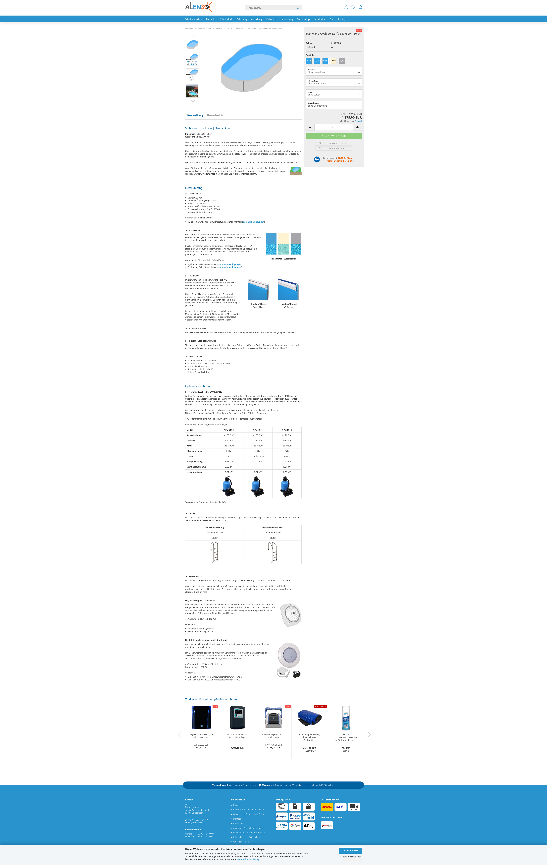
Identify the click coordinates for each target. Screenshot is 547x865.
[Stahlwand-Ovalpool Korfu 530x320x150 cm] (251, 67)
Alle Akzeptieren (350, 850)
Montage (237, 818)
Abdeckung (256, 19)
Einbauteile (271, 19)
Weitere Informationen (350, 856)
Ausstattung (287, 19)
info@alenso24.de (196, 822)
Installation (320, 19)
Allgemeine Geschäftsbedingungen (248, 828)
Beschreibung (195, 115)
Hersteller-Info (215, 115)
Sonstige (342, 19)
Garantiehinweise (241, 841)
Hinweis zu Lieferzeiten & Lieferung (249, 814)
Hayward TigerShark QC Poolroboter (273, 736)
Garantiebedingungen (253, 221)
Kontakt (236, 805)
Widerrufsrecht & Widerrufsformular (249, 832)
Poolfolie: (310, 55)
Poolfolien (211, 19)
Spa (331, 19)
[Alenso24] (200, 7)
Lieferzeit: (311, 47)
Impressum (238, 823)
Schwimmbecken (193, 19)
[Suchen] (298, 7)
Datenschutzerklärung (248, 859)
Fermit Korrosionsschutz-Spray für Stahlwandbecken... (345, 737)
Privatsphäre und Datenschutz (246, 837)
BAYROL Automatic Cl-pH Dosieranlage (237, 736)
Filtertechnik (226, 19)
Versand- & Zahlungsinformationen (248, 809)
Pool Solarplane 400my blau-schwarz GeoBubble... (310, 737)
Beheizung (242, 19)
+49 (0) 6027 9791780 (198, 819)
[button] (346, 9)
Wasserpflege (303, 19)
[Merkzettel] (353, 9)
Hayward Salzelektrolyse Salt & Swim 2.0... (201, 736)
